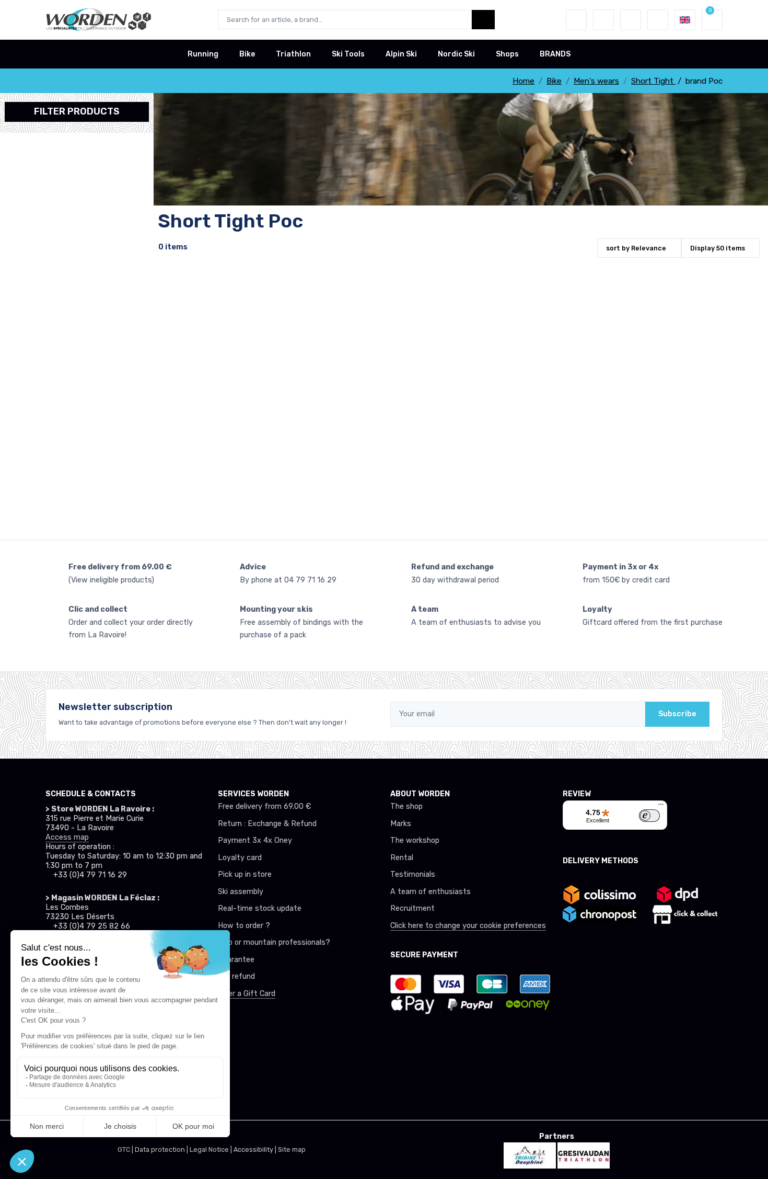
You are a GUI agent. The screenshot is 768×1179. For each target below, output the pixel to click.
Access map (67, 837)
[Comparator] (630, 19)
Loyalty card (240, 857)
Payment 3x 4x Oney (255, 840)
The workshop (414, 840)
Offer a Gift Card (246, 993)
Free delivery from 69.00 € (264, 806)
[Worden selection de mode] (657, 19)
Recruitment (412, 908)
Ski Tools (348, 54)
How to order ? (244, 925)
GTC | (126, 1149)
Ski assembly (240, 891)
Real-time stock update (259, 908)
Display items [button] (717, 248)
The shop (406, 806)
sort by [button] (636, 248)
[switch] (649, 815)
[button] (576, 19)
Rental (401, 857)
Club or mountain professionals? (274, 942)
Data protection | (162, 1149)
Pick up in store (245, 874)
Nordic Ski (456, 54)
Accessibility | (256, 1149)
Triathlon (293, 54)
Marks (400, 823)
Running (203, 54)
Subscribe (677, 713)
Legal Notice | (212, 1149)
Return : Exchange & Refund (267, 823)
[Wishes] (603, 19)
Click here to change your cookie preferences (468, 925)
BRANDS (555, 54)
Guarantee (236, 959)
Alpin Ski (401, 54)
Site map (292, 1149)
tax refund (236, 976)
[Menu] (661, 806)
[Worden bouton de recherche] (483, 19)
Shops (507, 54)
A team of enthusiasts (430, 891)
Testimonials (412, 874)
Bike (247, 54)
